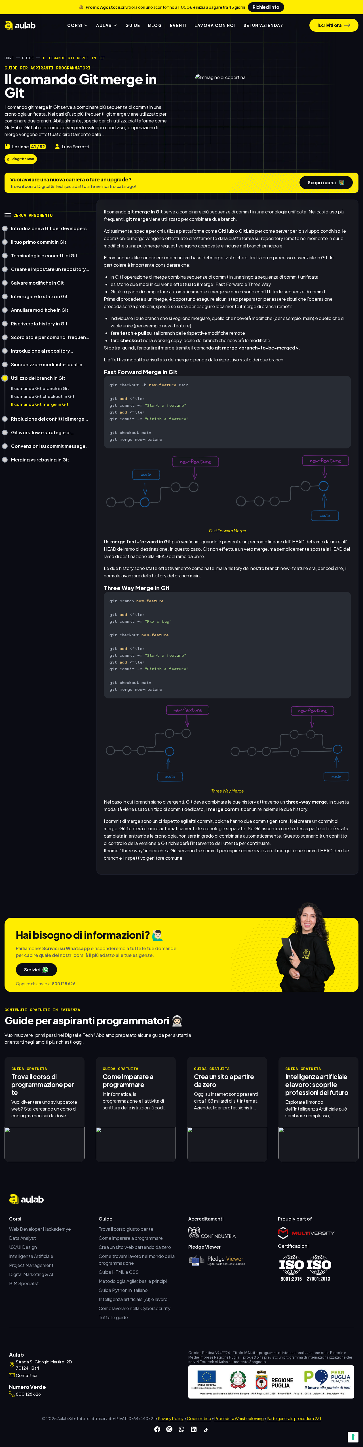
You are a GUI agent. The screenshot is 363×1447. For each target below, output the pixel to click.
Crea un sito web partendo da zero (135, 1247)
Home (9, 58)
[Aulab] (20, 25)
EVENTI (178, 25)
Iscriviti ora (330, 25)
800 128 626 (63, 983)
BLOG (155, 25)
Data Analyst (22, 1238)
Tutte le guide (113, 1317)
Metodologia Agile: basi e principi (133, 1281)
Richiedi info (266, 7)
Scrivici (32, 970)
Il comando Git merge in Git (40, 404)
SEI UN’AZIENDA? (263, 25)
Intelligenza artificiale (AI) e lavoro (133, 1299)
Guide (28, 58)
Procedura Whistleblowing (239, 1418)
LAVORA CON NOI (215, 25)
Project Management (31, 1265)
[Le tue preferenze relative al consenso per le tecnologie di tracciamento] (353, 1437)
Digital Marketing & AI (31, 1274)
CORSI (75, 25)
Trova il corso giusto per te (126, 1229)
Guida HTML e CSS (119, 1272)
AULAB (104, 25)
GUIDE (132, 25)
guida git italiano (20, 159)
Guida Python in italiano (123, 1290)
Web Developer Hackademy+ (40, 1229)
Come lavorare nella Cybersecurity (134, 1308)
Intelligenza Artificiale (31, 1256)
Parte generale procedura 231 (294, 1418)
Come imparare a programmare (131, 1238)
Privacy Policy (171, 1418)
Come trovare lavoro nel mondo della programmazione (137, 1259)
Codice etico (199, 1418)
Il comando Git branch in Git (40, 388)
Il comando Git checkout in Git (43, 396)
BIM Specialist (24, 1283)
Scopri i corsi (326, 182)
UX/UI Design (23, 1247)
